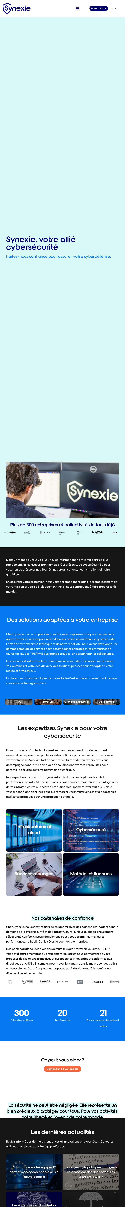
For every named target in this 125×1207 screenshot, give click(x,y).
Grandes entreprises (76, 701)
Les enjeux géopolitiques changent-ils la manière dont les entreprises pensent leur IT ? (91, 1172)
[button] (77, 8)
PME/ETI (48, 701)
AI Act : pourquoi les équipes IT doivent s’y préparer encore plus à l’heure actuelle (34, 1172)
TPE (18, 701)
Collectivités (106, 701)
